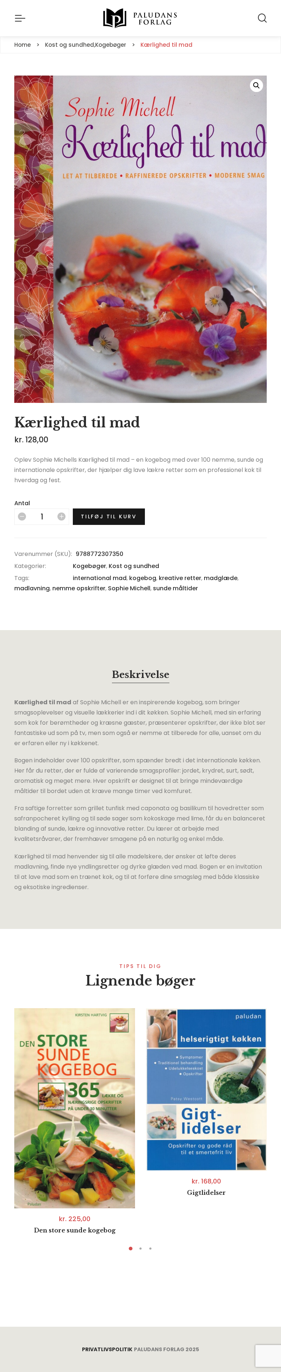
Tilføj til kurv (109, 516)
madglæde (220, 578)
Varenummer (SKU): (43, 554)
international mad (100, 578)
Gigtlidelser (206, 1192)
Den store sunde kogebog (75, 1230)
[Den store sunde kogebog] (74, 1108)
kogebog (142, 578)
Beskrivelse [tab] (140, 675)
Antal (22, 503)
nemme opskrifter (78, 588)
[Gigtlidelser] (206, 1089)
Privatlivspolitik (107, 1349)
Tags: (21, 578)
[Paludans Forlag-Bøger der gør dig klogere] (140, 18)
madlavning (32, 588)
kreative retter (180, 578)
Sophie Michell (129, 588)
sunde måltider (175, 588)
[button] (256, 85)
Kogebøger (89, 566)
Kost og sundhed (134, 566)
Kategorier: (30, 566)
